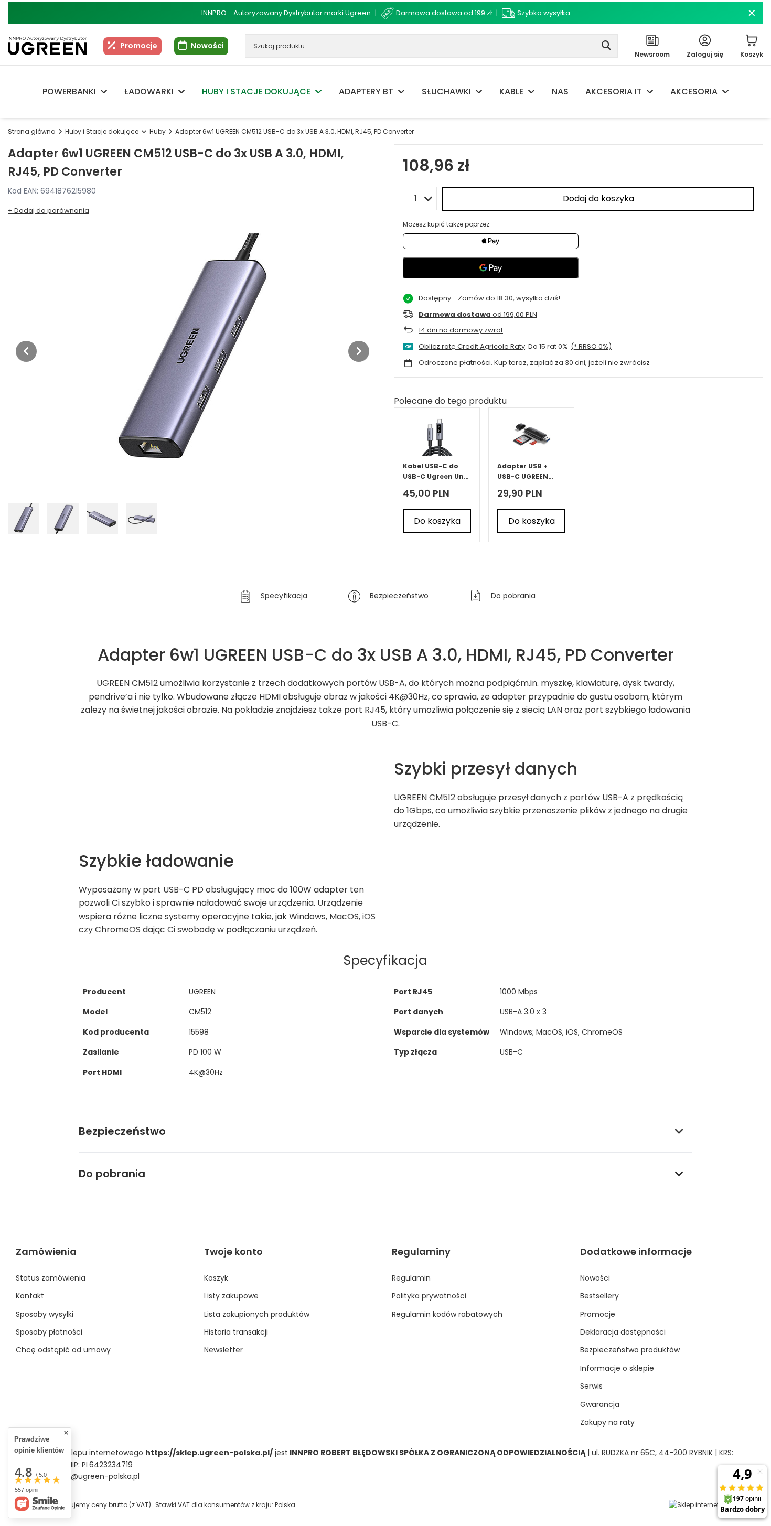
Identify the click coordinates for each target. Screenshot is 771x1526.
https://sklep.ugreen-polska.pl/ (209, 1452)
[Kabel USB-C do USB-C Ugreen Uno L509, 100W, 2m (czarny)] (437, 436)
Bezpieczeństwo (122, 1131)
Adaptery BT (366, 91)
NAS (560, 91)
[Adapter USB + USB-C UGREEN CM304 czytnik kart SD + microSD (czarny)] (531, 436)
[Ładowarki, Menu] (181, 92)
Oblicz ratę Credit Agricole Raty (472, 346)
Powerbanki (69, 91)
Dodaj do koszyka (598, 198)
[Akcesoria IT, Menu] (650, 92)
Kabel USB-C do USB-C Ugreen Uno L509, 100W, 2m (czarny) (435, 471)
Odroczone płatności (455, 363)
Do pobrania (112, 1173)
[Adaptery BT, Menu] (401, 92)
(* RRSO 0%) (591, 346)
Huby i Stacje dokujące (256, 91)
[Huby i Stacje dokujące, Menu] (318, 92)
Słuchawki (446, 91)
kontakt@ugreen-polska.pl (91, 1476)
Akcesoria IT (613, 91)
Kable (511, 91)
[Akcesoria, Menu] (725, 92)
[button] (26, 351)
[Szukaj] (606, 46)
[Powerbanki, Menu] (104, 92)
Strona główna (32, 131)
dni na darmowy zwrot (461, 330)
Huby (157, 131)
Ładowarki (149, 91)
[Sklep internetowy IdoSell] (712, 1505)
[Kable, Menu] (531, 92)
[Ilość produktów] (420, 198)
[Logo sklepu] (47, 46)
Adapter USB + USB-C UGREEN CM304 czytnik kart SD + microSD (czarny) (529, 471)
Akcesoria (694, 91)
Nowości (207, 45)
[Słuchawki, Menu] (479, 92)
